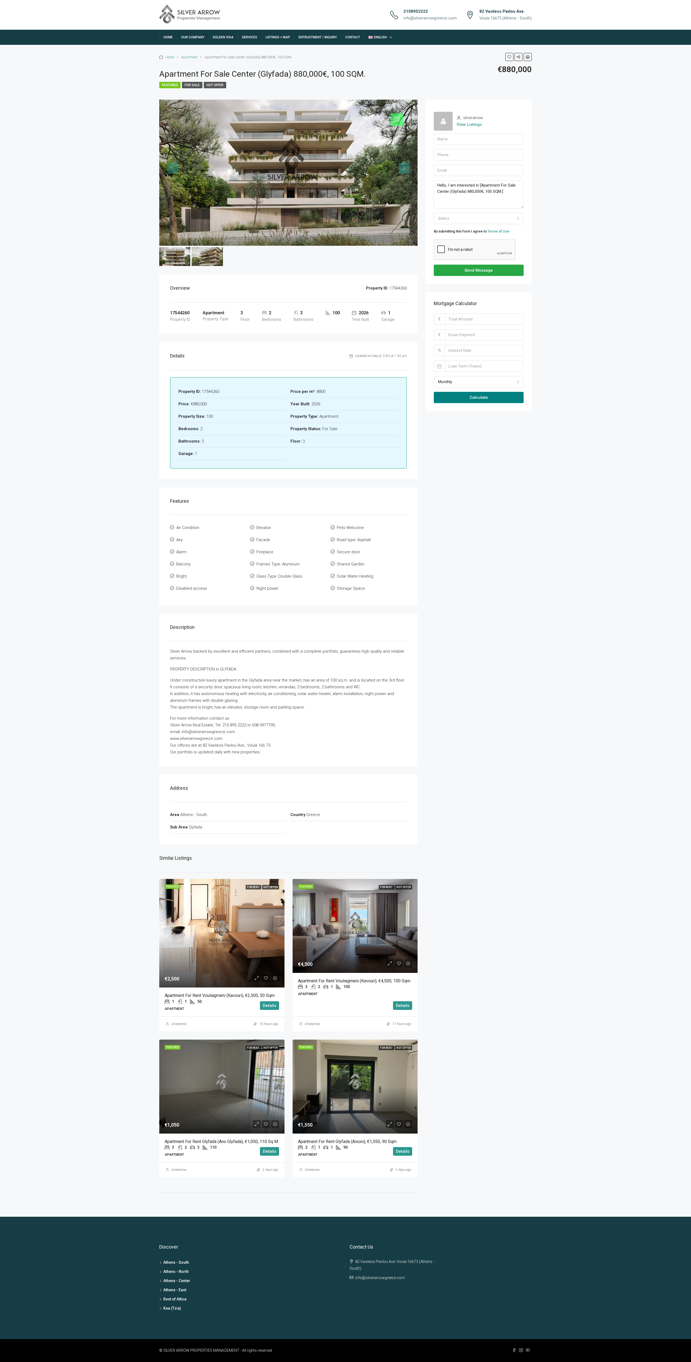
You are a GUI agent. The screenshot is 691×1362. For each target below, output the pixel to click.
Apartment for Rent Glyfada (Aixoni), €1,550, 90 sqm (347, 1141)
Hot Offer (214, 85)
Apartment (189, 57)
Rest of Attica (175, 1299)
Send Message (479, 270)
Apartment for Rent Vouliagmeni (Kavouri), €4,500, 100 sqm (354, 980)
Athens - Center (176, 1281)
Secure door (348, 551)
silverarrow (179, 1024)
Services (249, 37)
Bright (181, 576)
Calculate (479, 397)
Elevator (263, 527)
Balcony (183, 564)
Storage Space (351, 588)
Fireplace (264, 551)
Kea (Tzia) (172, 1308)
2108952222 (416, 11)
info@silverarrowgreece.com (430, 18)
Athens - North (176, 1271)
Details (269, 1005)
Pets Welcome (350, 527)
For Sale (192, 85)
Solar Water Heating (355, 576)
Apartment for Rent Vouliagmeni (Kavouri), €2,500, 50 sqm (220, 995)
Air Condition (187, 527)
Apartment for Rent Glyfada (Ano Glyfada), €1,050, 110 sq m (221, 1141)
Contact (352, 37)
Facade (263, 539)
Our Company (192, 37)
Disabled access (191, 588)
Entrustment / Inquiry (318, 37)
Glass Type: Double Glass (279, 576)
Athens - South (176, 1262)
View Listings (469, 124)
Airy (179, 539)
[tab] (397, 119)
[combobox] (479, 218)
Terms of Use (498, 231)
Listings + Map (278, 37)
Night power (267, 588)
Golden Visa (223, 37)
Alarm (181, 551)
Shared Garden (350, 564)
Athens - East (174, 1290)
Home (168, 37)
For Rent (253, 887)
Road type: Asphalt (354, 539)
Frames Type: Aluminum (278, 564)
